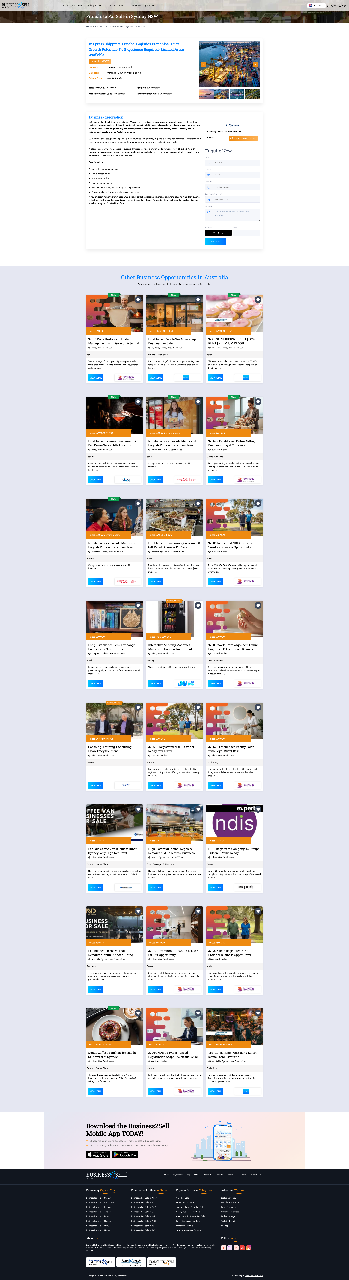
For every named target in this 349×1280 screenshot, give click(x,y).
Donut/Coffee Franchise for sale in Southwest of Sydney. (112, 1055)
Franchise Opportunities (143, 5)
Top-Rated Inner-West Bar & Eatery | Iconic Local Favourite (233, 1055)
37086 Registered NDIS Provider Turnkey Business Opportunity (230, 545)
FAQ (196, 1174)
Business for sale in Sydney (98, 1197)
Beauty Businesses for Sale (188, 1211)
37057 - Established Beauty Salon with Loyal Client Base (231, 749)
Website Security (228, 1221)
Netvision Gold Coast (254, 1275)
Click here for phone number (243, 138)
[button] (316, 5)
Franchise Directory (230, 1202)
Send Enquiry (216, 241)
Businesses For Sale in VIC (143, 1202)
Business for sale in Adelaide (99, 1211)
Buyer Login (178, 1174)
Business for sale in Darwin (98, 1225)
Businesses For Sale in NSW (144, 1197)
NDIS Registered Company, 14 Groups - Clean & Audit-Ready (233, 851)
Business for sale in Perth (97, 1216)
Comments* (209, 206)
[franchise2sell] (161, 1261)
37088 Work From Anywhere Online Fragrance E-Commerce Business (233, 647)
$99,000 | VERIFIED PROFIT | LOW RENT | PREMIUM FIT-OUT (231, 341)
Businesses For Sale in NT (142, 1225)
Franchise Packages (230, 1211)
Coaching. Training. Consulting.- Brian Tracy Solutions (110, 749)
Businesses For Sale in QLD (143, 1207)
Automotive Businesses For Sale (190, 1216)
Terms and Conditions (237, 1174)
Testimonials (207, 1174)
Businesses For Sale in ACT (143, 1221)
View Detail (96, 377)
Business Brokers (118, 5)
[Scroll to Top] (342, 1275)
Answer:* (236, 227)
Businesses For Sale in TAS (143, 1230)
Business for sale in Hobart (98, 1230)
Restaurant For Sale (185, 1202)
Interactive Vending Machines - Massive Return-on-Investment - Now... (171, 647)
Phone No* (209, 182)
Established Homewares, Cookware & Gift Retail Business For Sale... (174, 545)
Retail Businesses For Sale (188, 1221)
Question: (208, 227)
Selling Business (95, 5)
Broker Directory (228, 1197)
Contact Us (220, 1174)
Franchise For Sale (184, 1225)
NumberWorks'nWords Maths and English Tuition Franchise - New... (172, 443)
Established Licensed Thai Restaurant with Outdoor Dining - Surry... (111, 953)
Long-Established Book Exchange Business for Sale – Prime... (111, 647)
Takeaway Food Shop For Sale (190, 1207)
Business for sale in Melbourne (100, 1202)
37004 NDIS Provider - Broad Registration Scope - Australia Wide (173, 1055)
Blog (188, 1174)
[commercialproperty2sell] (100, 1261)
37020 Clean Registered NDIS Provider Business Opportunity (229, 953)
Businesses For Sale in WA (143, 1216)
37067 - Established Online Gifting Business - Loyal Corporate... (232, 443)
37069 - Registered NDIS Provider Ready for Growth (171, 749)
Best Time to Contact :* (213, 194)
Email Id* (208, 169)
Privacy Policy (255, 1174)
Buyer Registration (229, 1207)
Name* (207, 157)
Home (166, 1174)
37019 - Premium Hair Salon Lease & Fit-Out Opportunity (173, 953)
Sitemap (224, 1225)
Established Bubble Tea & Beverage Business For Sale (172, 341)
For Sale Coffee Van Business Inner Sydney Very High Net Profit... (112, 851)
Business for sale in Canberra (99, 1221)
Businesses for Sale (72, 5)
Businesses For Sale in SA (143, 1211)
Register (333, 5)
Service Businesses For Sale (188, 1230)
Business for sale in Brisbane (99, 1207)
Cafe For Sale (182, 1197)
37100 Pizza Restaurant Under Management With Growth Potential (113, 341)
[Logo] (16, 5)
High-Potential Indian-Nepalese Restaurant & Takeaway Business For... (171, 851)
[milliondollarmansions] (131, 1261)
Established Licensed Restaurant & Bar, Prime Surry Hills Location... (112, 443)
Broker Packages (228, 1216)
